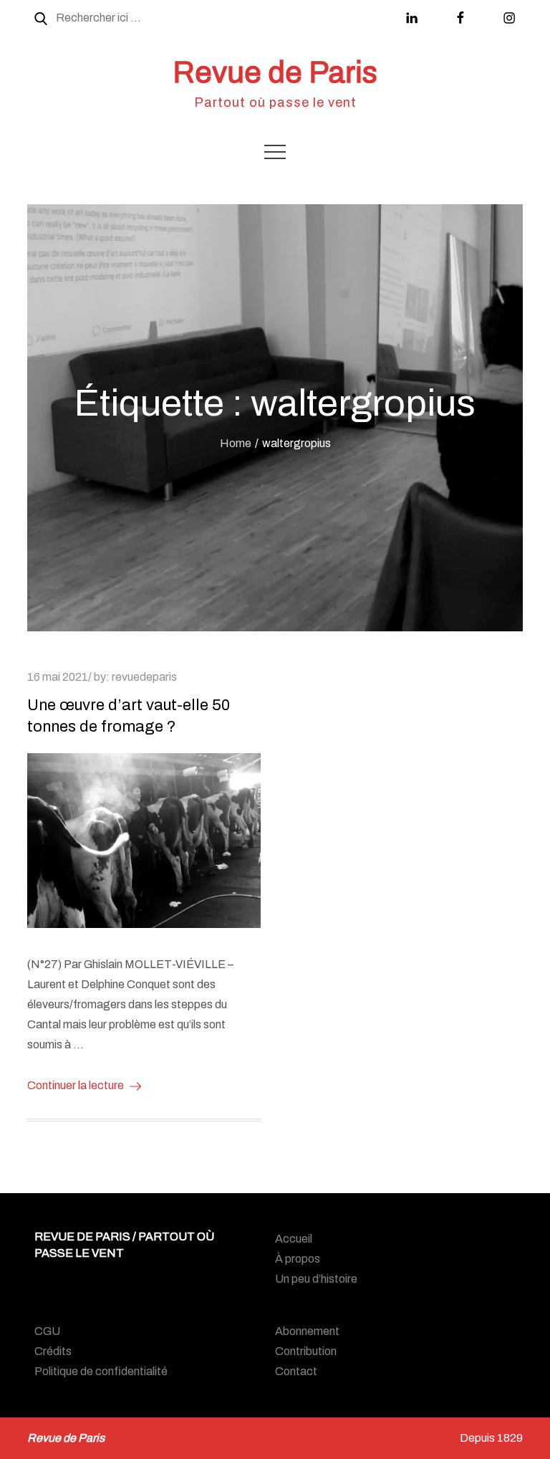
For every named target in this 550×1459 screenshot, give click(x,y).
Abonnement (307, 1331)
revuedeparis (144, 677)
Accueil (293, 1239)
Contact (296, 1371)
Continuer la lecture (75, 1085)
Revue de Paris (275, 72)
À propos (297, 1259)
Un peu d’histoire (316, 1279)
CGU (47, 1331)
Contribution (306, 1351)
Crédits (53, 1351)
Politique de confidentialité (101, 1371)
